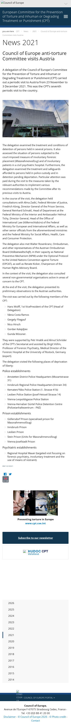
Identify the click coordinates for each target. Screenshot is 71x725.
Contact (35, 720)
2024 (11, 615)
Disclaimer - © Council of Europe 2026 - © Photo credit (35, 716)
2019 (11, 647)
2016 (11, 666)
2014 (11, 679)
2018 (11, 654)
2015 (11, 673)
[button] (35, 3)
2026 (11, 603)
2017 (11, 660)
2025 (11, 609)
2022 (11, 628)
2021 (11, 635)
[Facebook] (5, 474)
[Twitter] (10, 474)
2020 (11, 641)
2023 (11, 622)
